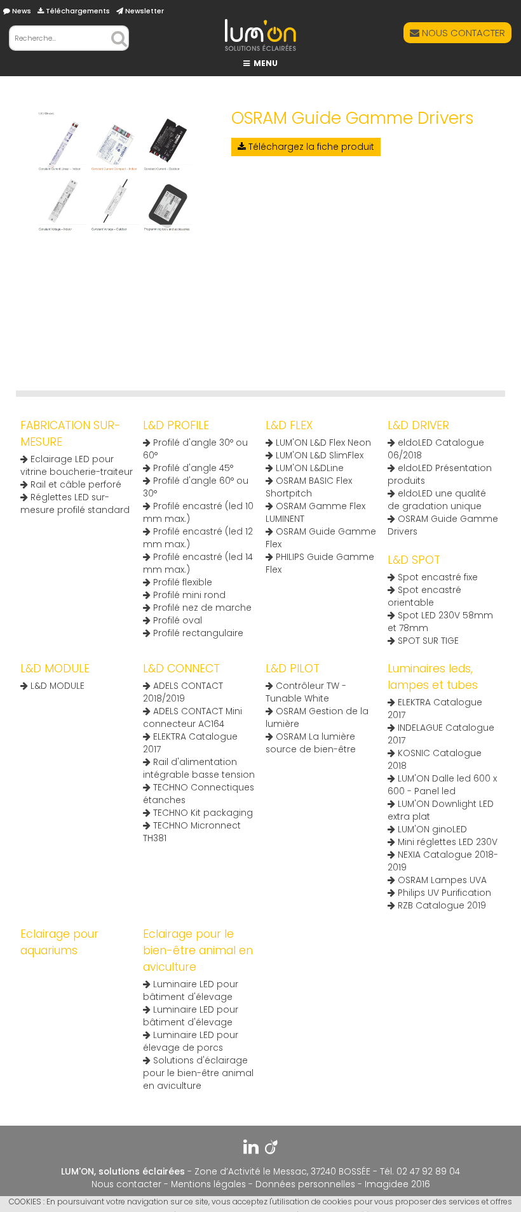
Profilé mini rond (188, 595)
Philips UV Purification (443, 893)
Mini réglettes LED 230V (446, 842)
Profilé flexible (181, 582)
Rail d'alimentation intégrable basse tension (199, 768)
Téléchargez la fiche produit (310, 147)
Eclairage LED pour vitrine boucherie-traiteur (76, 465)
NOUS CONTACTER (462, 32)
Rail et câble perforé (74, 485)
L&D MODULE (56, 686)
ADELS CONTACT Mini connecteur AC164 (192, 717)
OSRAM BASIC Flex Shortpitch (309, 487)
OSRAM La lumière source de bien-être (311, 743)
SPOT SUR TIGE (427, 641)
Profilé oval (176, 621)
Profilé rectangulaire (197, 633)
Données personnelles (305, 1184)
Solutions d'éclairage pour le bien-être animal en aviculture (198, 1073)
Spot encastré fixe (436, 577)
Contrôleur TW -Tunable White (306, 692)
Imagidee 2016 (397, 1184)
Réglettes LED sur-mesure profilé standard (75, 503)
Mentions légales (208, 1184)
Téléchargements (77, 11)
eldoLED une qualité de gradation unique (437, 500)
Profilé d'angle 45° (192, 468)
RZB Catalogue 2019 (440, 906)
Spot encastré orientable (424, 596)
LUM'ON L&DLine (308, 468)
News (20, 11)
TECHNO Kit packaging (202, 813)
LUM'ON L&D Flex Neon (322, 443)
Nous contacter (126, 1184)
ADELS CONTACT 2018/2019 (183, 692)
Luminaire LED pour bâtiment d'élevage (190, 990)
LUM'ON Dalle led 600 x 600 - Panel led (442, 785)
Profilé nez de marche (201, 608)
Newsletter (143, 11)
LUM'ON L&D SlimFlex (318, 456)
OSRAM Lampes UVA (441, 880)
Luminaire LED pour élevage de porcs (190, 1041)
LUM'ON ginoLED (431, 829)
